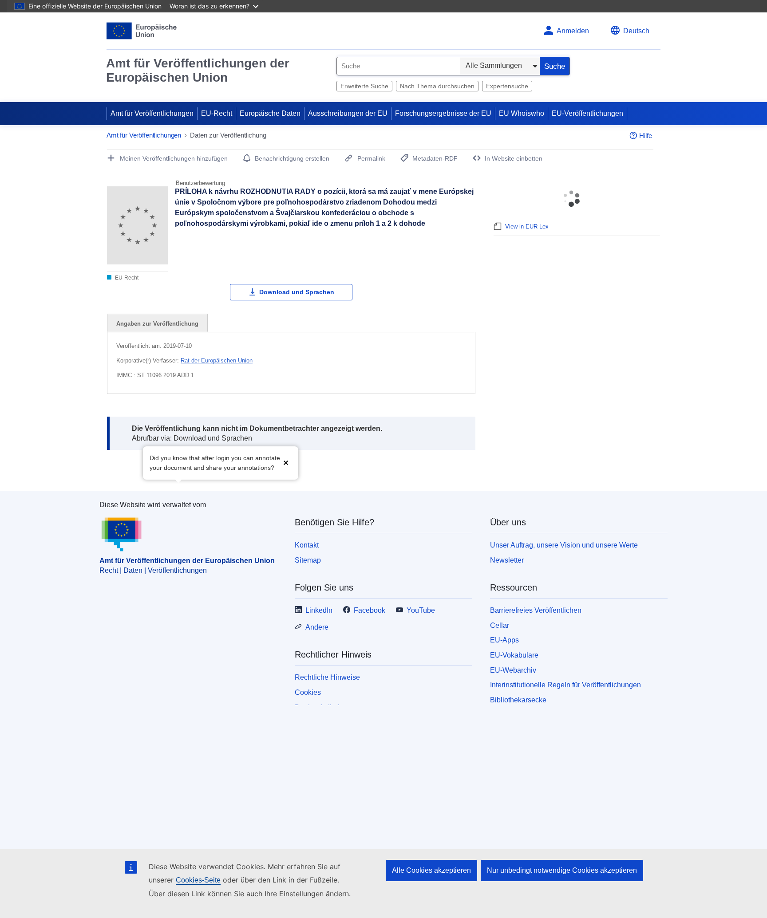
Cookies (308, 692)
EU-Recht (216, 113)
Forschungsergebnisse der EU (443, 113)
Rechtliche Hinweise (327, 677)
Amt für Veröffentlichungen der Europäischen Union (197, 70)
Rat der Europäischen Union (217, 360)
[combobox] (398, 66)
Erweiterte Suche (364, 86)
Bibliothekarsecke (518, 700)
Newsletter (507, 560)
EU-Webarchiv (513, 670)
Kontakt (307, 545)
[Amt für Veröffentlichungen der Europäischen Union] (142, 31)
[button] (286, 462)
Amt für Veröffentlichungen (152, 113)
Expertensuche (507, 86)
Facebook (369, 610)
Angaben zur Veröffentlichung (157, 323)
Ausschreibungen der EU (347, 113)
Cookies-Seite (198, 880)
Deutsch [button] (636, 31)
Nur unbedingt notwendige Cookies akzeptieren (562, 870)
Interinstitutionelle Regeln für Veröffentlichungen (565, 685)
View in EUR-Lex (527, 226)
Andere (316, 627)
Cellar (499, 625)
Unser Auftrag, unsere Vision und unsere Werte (564, 545)
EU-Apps (504, 640)
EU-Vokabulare (514, 655)
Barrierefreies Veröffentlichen (535, 610)
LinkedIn (318, 610)
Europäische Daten (270, 113)
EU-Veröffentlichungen (587, 113)
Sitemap (308, 560)
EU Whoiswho (521, 113)
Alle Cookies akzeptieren (431, 870)
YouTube (421, 610)
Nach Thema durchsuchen (437, 86)
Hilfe (645, 135)
